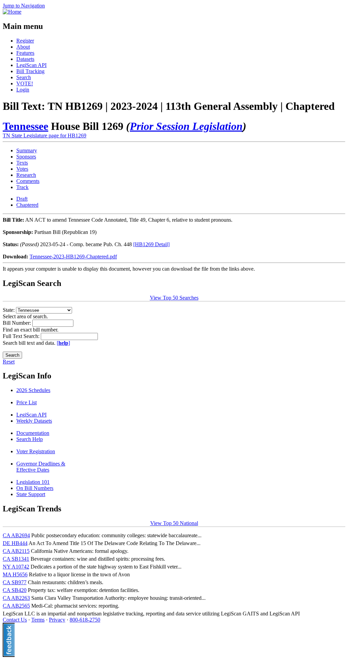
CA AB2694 (16, 535)
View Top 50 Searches (174, 298)
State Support (30, 494)
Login (22, 89)
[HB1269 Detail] (151, 244)
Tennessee (25, 126)
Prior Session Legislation (186, 126)
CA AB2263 (16, 598)
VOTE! (24, 83)
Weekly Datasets (34, 421)
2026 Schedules (33, 390)
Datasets (25, 59)
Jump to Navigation (24, 6)
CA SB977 (15, 582)
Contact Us (15, 620)
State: (9, 310)
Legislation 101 (33, 482)
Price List (26, 402)
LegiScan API (31, 65)
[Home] (12, 12)
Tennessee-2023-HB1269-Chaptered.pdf (73, 256)
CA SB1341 (16, 559)
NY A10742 (16, 567)
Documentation (32, 433)
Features (25, 53)
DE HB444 (15, 543)
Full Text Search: (22, 336)
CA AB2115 (16, 551)
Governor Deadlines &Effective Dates (40, 467)
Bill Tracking (30, 71)
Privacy (57, 620)
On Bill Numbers (34, 488)
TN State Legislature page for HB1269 (44, 135)
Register (25, 41)
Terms (38, 620)
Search (23, 77)
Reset (9, 362)
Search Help (29, 439)
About (23, 47)
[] (63, 343)
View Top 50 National (174, 523)
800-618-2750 (85, 620)
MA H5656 (15, 574)
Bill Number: (17, 323)
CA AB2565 (16, 606)
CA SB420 (15, 590)
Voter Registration (35, 451)
